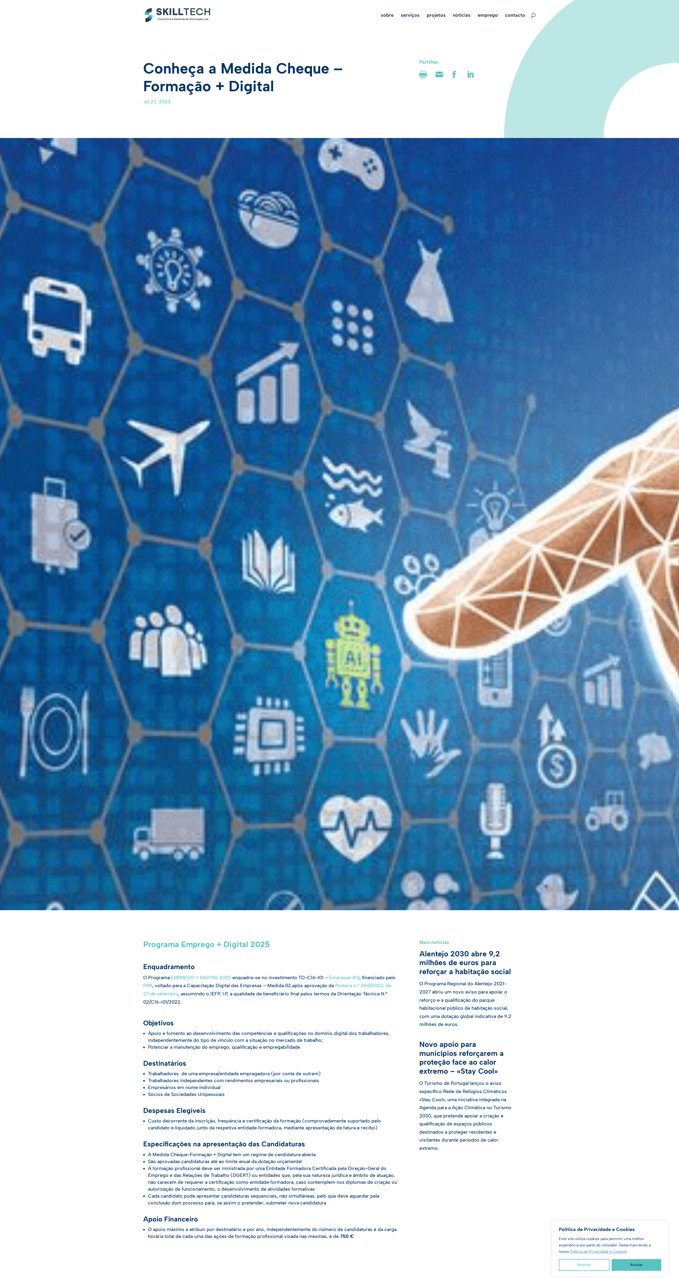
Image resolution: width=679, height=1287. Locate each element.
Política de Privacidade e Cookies (598, 1251)
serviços (410, 15)
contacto (515, 15)
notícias (462, 15)
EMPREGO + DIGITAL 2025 (201, 978)
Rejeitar (584, 1265)
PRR (147, 985)
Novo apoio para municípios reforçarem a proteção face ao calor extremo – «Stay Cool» (461, 1058)
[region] (610, 1248)
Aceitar (636, 1265)
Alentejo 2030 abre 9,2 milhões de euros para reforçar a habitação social (465, 962)
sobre (387, 15)
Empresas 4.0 (343, 978)
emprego (488, 15)
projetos (436, 15)
